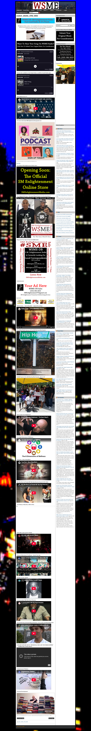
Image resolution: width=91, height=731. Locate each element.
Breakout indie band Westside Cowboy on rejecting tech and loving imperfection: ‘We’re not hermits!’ (65, 467)
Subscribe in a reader (20, 726)
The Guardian (60, 397)
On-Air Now (26, 10)
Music (45, 10)
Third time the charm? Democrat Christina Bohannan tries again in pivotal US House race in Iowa (65, 132)
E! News (59, 236)
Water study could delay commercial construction (65, 232)
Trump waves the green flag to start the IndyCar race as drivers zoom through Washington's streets (64, 203)
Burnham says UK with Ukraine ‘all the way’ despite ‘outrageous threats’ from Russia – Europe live (65, 486)
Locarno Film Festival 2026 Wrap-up (62, 338)
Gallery (52, 10)
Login (65, 10)
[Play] (18, 327)
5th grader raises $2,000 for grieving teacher (64, 214)
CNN (58, 212)
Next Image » (51, 718)
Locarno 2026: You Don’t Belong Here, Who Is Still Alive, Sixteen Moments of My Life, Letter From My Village (64, 344)
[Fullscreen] (53, 327)
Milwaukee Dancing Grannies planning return (64, 223)
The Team (39, 10)
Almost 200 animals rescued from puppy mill (64, 230)
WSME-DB (19, 10)
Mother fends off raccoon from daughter (63, 216)
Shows (32, 10)
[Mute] (51, 327)
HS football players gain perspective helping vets (65, 225)
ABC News (59, 128)
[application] (35, 318)
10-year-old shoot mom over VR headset (63, 220)
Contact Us (58, 10)
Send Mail (18, 163)
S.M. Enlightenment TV (22, 12)
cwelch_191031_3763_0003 (27, 16)
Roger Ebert (60, 330)
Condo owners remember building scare (63, 218)
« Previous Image (20, 718)
